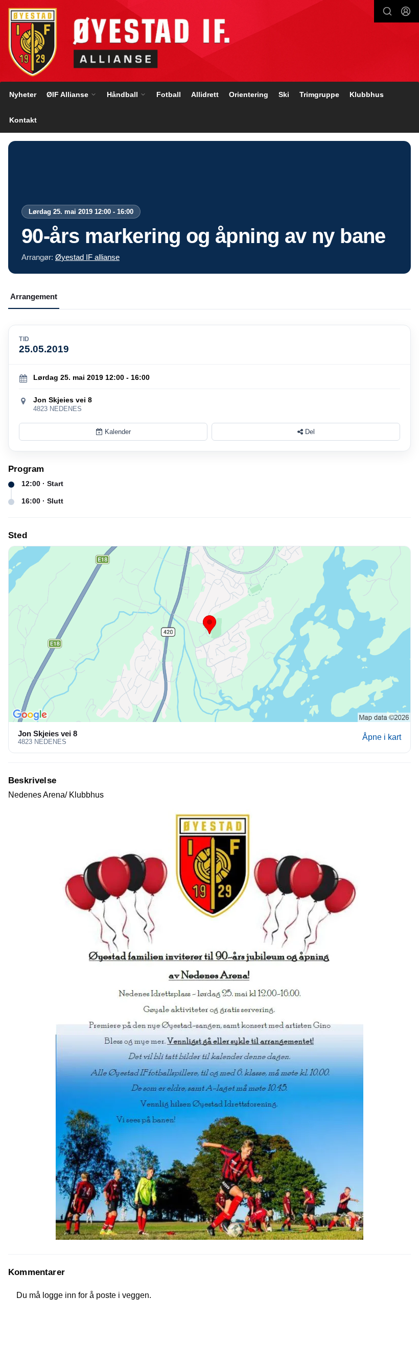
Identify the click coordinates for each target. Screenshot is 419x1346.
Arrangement (33, 296)
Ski (283, 94)
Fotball (168, 94)
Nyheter (22, 94)
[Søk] (387, 11)
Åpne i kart (381, 737)
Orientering (248, 94)
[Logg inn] (406, 11)
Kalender (117, 432)
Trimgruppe (319, 94)
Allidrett (205, 94)
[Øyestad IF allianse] (209, 42)
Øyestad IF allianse (87, 257)
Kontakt (23, 120)
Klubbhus (367, 94)
